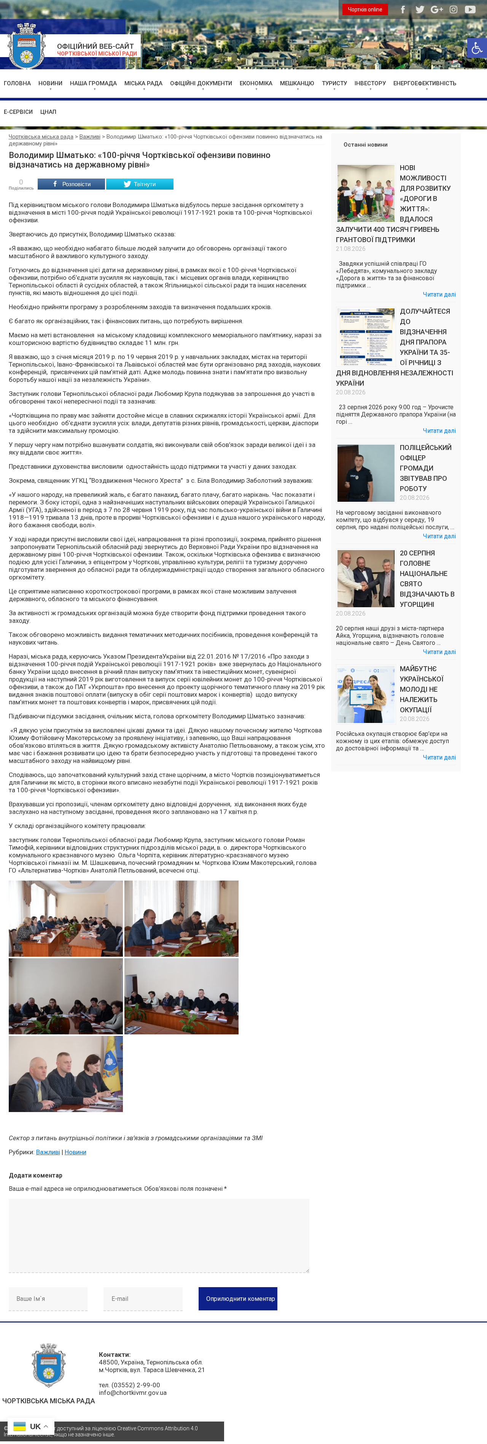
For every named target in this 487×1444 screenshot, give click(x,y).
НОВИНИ (50, 83)
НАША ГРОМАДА (93, 83)
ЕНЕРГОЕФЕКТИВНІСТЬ (424, 83)
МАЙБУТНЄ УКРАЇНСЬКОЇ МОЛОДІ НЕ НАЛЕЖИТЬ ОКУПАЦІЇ (422, 689)
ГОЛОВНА (17, 83)
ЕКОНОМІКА (256, 83)
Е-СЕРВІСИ (18, 111)
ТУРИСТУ (334, 83)
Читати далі (439, 294)
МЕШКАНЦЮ (297, 83)
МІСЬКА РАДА (143, 83)
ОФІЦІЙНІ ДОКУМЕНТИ (201, 83)
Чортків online (365, 9)
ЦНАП (48, 111)
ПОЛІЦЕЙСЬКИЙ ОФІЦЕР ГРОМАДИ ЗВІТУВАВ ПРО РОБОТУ (426, 468)
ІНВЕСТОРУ (370, 83)
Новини (75, 1152)
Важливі (48, 1152)
